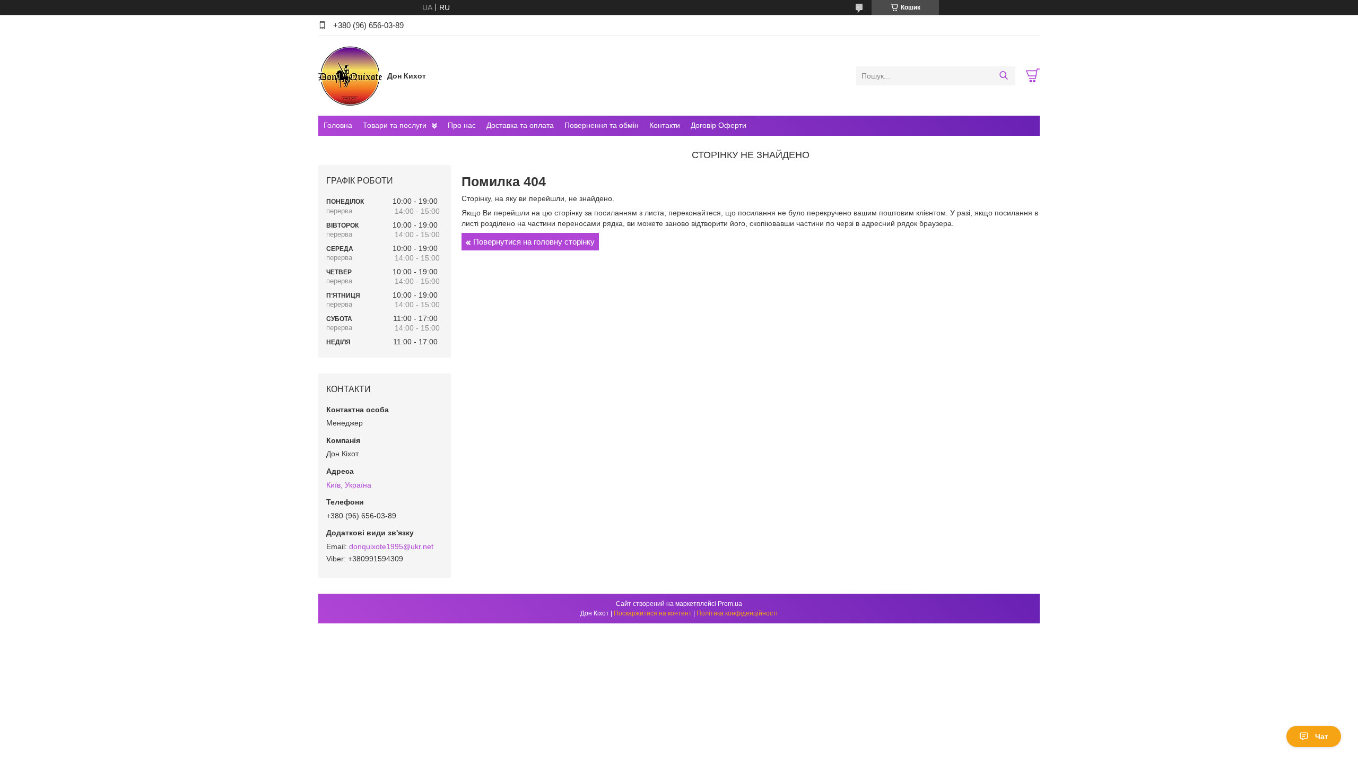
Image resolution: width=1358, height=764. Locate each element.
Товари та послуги (394, 125)
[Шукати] (1003, 75)
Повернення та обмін (601, 125)
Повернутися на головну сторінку (534, 241)
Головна (338, 125)
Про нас (462, 125)
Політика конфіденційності (737, 613)
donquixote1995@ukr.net (391, 546)
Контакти (664, 125)
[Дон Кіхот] (350, 75)
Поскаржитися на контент (653, 613)
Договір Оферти (718, 125)
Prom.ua (730, 603)
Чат (1321, 736)
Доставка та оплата (520, 125)
